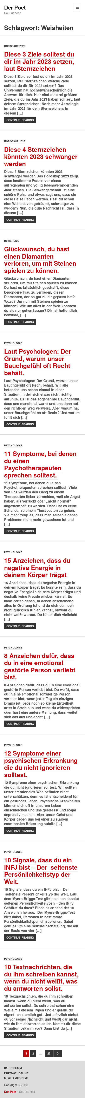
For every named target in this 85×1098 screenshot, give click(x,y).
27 (47, 1053)
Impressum (13, 1068)
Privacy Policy (16, 1073)
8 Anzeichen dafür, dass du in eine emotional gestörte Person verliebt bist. (39, 666)
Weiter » (57, 1053)
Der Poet (15, 7)
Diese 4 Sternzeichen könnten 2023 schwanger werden (41, 156)
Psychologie (13, 343)
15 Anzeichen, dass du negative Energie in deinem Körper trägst (37, 567)
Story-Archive (16, 1078)
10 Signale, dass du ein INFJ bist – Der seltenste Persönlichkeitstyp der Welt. (41, 870)
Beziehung (11, 241)
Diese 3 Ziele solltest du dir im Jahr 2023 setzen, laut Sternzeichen (39, 61)
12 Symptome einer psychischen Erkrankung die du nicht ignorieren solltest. (41, 763)
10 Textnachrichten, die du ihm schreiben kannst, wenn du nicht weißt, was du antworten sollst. (41, 977)
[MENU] (77, 7)
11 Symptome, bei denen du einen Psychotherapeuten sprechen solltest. (40, 464)
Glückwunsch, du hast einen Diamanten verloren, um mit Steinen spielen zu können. (40, 259)
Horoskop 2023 (14, 46)
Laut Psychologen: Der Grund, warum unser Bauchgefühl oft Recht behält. (37, 362)
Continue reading (20, 120)
